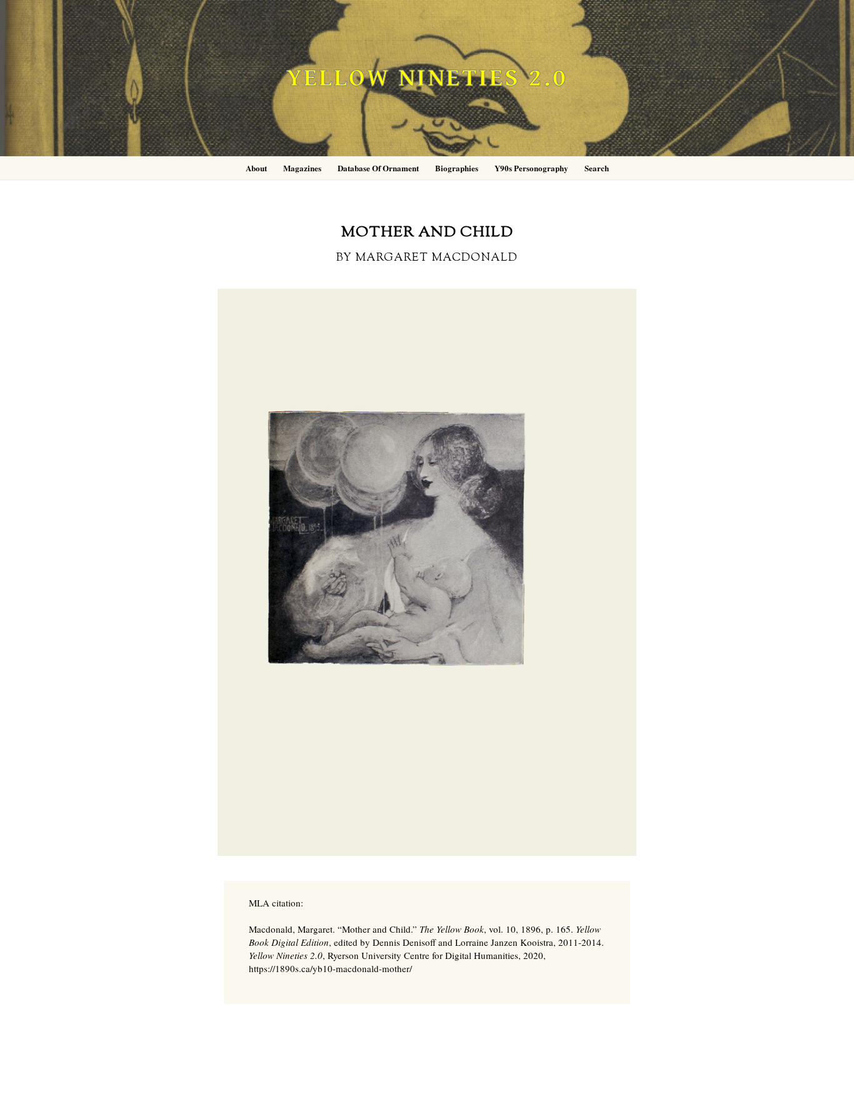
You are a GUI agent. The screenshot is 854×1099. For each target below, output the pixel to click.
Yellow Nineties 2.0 (427, 78)
